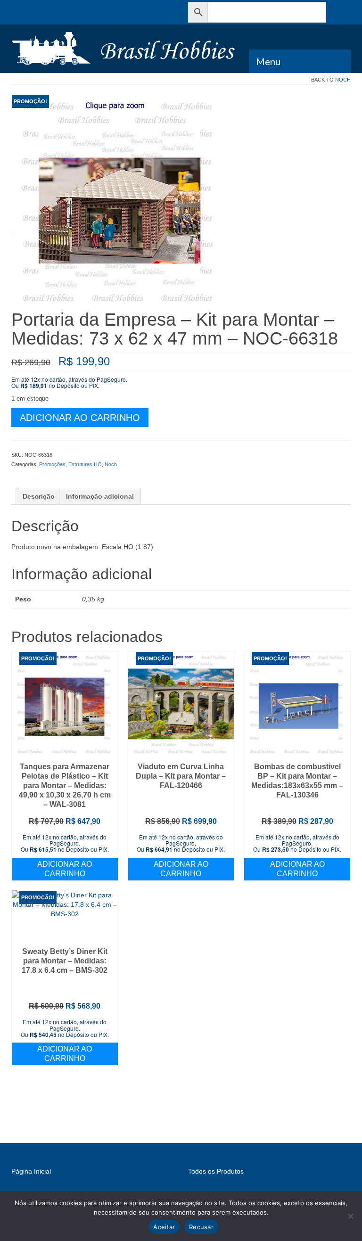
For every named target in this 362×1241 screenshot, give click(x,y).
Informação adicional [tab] (100, 496)
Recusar (201, 1227)
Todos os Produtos (216, 1171)
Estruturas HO (85, 464)
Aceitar (164, 1227)
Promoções (52, 464)
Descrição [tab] (39, 496)
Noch (343, 79)
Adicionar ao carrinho (80, 417)
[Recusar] (350, 1216)
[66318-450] (119, 201)
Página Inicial (31, 1171)
